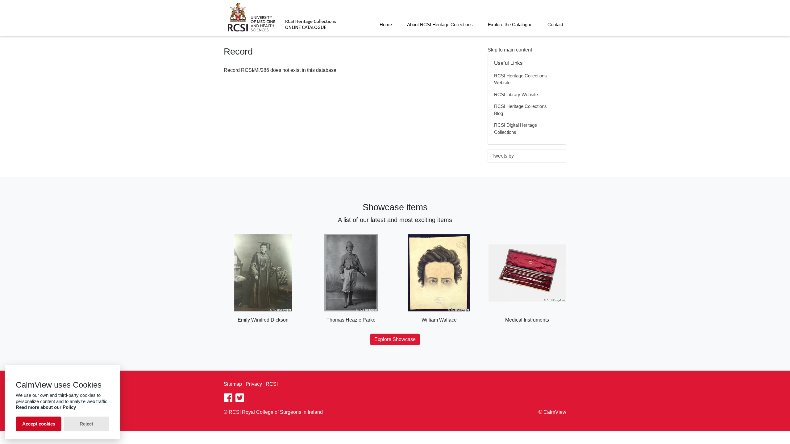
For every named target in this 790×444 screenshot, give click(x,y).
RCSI (272, 384)
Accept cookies (38, 423)
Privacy (254, 384)
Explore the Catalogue (510, 24)
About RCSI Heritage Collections (440, 24)
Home (386, 24)
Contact (555, 24)
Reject (86, 423)
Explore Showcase (395, 339)
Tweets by (503, 155)
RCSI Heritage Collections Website (520, 79)
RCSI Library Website (516, 94)
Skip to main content (510, 49)
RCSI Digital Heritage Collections (515, 128)
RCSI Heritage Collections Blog (520, 110)
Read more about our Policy (46, 407)
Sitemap (233, 384)
